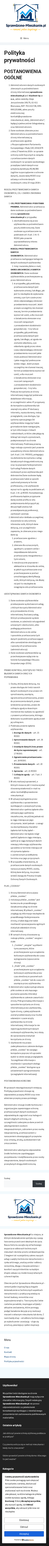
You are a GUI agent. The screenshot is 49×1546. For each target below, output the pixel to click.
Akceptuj (24, 1534)
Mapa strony (10, 1356)
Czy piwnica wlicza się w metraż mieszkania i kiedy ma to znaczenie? (23, 1446)
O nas (6, 1347)
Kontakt (8, 1352)
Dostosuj (24, 1520)
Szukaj (7, 1178)
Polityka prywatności (14, 1361)
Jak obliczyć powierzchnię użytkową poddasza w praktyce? (24, 1435)
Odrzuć (24, 1527)
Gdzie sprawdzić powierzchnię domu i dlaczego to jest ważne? (24, 1457)
